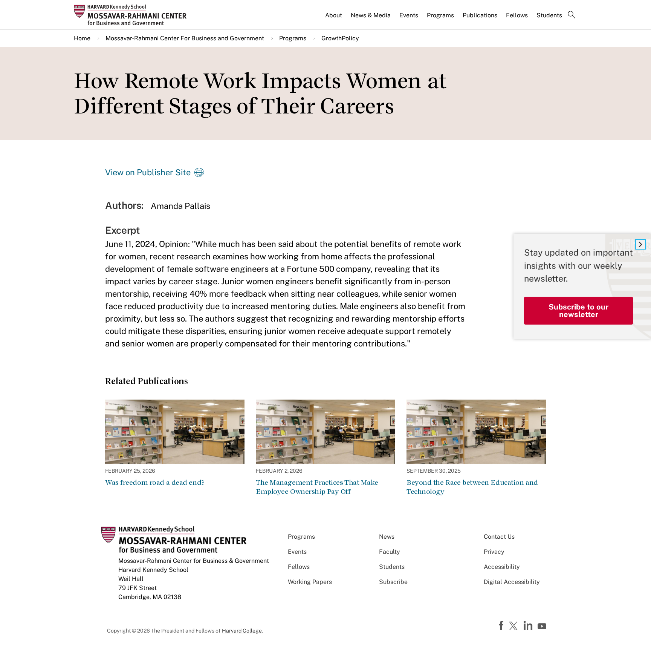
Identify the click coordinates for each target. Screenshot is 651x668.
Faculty (389, 551)
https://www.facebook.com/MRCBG (502, 626)
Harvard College (242, 631)
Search (571, 15)
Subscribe (393, 581)
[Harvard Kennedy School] (132, 15)
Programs (440, 15)
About (333, 15)
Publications (480, 15)
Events (408, 15)
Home (82, 38)
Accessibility (502, 566)
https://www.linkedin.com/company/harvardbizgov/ (529, 626)
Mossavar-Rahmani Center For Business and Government (184, 38)
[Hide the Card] (640, 244)
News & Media (371, 15)
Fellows (517, 15)
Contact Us (499, 536)
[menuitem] (334, 18)
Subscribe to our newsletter (578, 310)
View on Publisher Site (148, 172)
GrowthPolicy (340, 38)
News (386, 536)
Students (549, 15)
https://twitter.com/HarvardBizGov (514, 626)
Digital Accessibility (512, 581)
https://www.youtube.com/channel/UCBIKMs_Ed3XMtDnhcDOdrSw (543, 626)
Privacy (494, 551)
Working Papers (310, 581)
